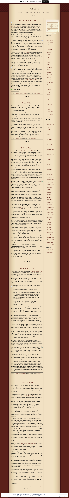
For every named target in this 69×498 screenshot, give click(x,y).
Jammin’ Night (27, 103)
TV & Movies (24, 93)
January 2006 (50, 204)
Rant (48, 99)
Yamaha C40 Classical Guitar (29, 395)
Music (20, 93)
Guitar (18, 93)
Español (48, 59)
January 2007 (50, 174)
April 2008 (49, 137)
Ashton (32, 150)
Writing (48, 117)
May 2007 (49, 164)
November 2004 (50, 239)
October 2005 (50, 212)
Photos (48, 94)
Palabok (34, 9)
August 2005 (49, 217)
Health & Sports (50, 74)
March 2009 (49, 122)
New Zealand (50, 111)
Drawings (50, 49)
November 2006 (50, 179)
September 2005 (50, 214)
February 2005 (50, 232)
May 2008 (49, 134)
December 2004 (50, 237)
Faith (48, 64)
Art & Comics (50, 40)
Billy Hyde (22, 207)
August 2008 (49, 127)
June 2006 (49, 192)
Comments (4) (37, 93)
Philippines (49, 92)
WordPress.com (50, 249)
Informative (49, 79)
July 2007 (49, 159)
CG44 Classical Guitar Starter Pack (28, 443)
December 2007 (50, 147)
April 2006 (49, 197)
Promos (48, 97)
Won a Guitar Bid (27, 382)
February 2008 (50, 142)
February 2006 (50, 202)
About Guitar (17, 193)
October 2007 (50, 152)
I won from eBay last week (36, 271)
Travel (48, 107)
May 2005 (49, 224)
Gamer (48, 69)
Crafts (48, 57)
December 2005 (50, 207)
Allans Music (19, 208)
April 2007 (49, 167)
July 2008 (49, 129)
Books (48, 54)
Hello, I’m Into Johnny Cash (26, 20)
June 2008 (49, 132)
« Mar (48, 30)
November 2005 (50, 209)
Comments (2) (33, 138)
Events (48, 62)
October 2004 (50, 242)
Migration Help (50, 82)
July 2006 (49, 189)
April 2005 (49, 227)
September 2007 (50, 154)
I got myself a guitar (24, 150)
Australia (19, 373)
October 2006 (50, 182)
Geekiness (49, 72)
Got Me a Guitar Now (27, 268)
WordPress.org (50, 252)
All (16, 93)
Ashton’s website (26, 287)
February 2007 (50, 172)
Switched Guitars (26, 148)
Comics (49, 44)
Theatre (48, 102)
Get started (45, 1)
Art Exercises (50, 42)
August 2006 (49, 187)
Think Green (49, 104)
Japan (49, 109)
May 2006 (49, 194)
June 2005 (49, 222)
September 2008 (50, 124)
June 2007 (49, 162)
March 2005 (49, 229)
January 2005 (50, 234)
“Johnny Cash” (32, 23)
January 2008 (50, 144)
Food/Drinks (49, 67)
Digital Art (50, 47)
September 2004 (50, 244)
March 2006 (49, 199)
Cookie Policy (39, 495)
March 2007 (49, 169)
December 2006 (50, 177)
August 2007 (49, 157)
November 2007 (50, 149)
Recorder (49, 89)
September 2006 (50, 184)
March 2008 (49, 139)
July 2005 (49, 219)
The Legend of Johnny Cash (31, 79)
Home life (49, 77)
